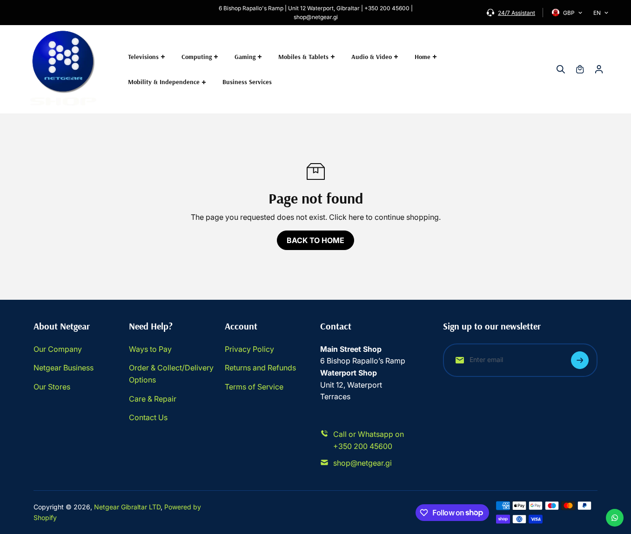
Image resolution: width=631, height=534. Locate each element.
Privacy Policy (249, 349)
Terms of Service (254, 386)
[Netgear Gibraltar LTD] (64, 69)
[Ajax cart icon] (580, 69)
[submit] (580, 360)
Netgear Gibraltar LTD (127, 507)
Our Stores (52, 386)
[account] (599, 69)
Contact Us (148, 417)
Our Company (58, 349)
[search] (560, 69)
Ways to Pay (150, 349)
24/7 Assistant (516, 12)
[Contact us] (615, 518)
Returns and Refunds (260, 367)
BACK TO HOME (315, 240)
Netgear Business (64, 367)
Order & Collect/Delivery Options (171, 373)
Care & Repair (152, 398)
